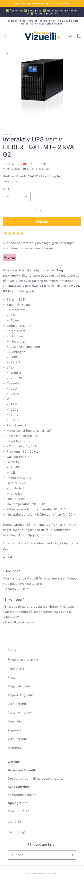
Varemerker (16, 721)
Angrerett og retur (20, 695)
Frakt (23, 169)
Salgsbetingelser (19, 686)
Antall (6, 188)
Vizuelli (37, 873)
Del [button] (9, 556)
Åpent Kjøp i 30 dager (23, 659)
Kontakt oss (16, 668)
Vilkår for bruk (18, 703)
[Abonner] (71, 855)
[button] (5, 35)
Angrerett (14, 730)
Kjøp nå (42, 221)
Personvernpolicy (20, 712)
